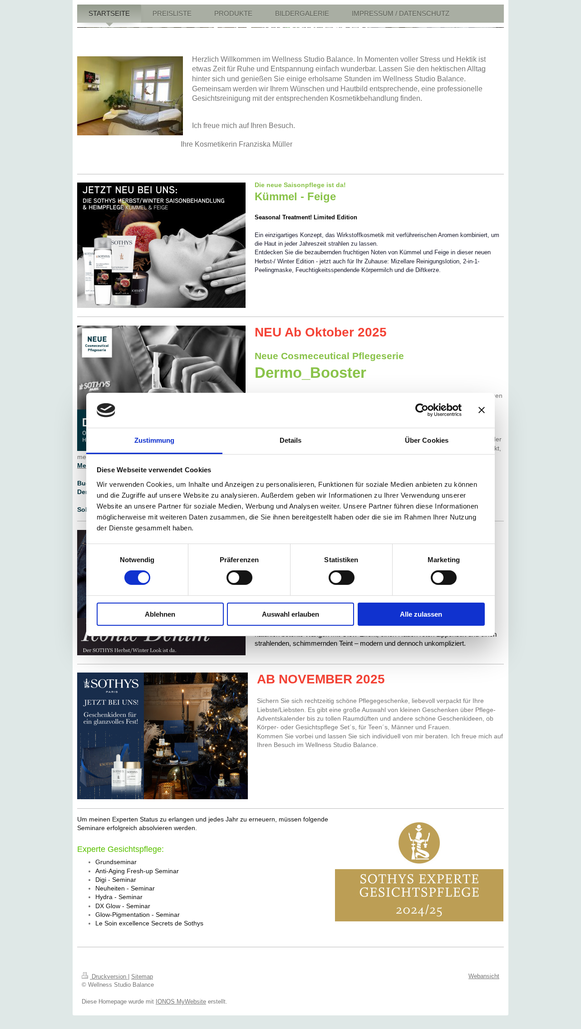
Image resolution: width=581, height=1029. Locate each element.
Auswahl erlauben (290, 614)
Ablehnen (160, 614)
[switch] (239, 577)
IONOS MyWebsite (181, 1001)
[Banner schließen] (481, 410)
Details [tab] (291, 440)
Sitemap (142, 976)
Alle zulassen (421, 614)
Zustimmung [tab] (154, 440)
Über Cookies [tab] (426, 440)
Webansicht (483, 976)
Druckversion (109, 976)
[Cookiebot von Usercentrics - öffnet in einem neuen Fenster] (422, 410)
